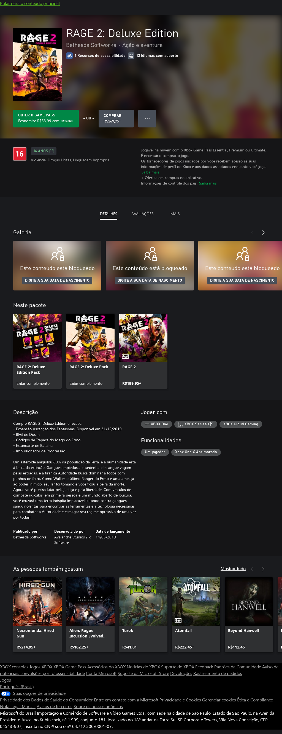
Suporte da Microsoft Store (143, 673)
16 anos (41, 151)
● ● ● (147, 118)
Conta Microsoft (101, 673)
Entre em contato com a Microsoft (126, 700)
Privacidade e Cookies (180, 700)
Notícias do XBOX (144, 666)
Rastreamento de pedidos (217, 673)
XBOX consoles (14, 666)
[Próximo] (263, 232)
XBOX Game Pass (69, 666)
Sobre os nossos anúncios (98, 706)
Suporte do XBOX (178, 666)
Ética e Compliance (255, 700)
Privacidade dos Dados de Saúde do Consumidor (46, 700)
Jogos (5, 680)
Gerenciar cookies (219, 700)
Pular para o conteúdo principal (30, 3)
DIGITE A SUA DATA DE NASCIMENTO (57, 280)
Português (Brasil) (17, 686)
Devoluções (181, 673)
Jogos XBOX (41, 666)
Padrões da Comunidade (237, 666)
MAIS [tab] (175, 213)
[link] (37, 351)
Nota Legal (11, 706)
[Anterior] (252, 232)
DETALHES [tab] (108, 213)
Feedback (204, 666)
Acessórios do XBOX (107, 666)
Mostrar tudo (233, 568)
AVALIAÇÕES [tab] (142, 213)
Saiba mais (150, 172)
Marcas (29, 706)
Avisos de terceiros (54, 706)
